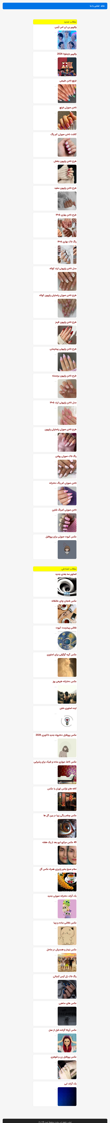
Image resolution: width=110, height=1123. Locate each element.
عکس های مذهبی (67, 1003)
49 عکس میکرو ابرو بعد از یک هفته (59, 842)
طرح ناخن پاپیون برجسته (64, 376)
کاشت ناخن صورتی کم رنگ (63, 134)
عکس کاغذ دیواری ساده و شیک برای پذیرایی (55, 762)
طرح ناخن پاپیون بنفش (65, 161)
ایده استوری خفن (68, 708)
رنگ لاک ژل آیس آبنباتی (64, 976)
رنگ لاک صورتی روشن (65, 456)
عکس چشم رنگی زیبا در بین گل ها (59, 815)
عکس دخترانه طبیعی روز (64, 681)
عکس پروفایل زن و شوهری (63, 1057)
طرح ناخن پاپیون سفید (65, 188)
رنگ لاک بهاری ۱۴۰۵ (66, 242)
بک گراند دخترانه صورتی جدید (61, 896)
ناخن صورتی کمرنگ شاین (64, 510)
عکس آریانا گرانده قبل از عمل (62, 1030)
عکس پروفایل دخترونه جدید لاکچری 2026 (56, 735)
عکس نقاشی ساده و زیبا (65, 923)
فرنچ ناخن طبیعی (68, 81)
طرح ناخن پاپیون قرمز (65, 322)
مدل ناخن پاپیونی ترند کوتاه (63, 268)
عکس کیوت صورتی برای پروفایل (61, 537)
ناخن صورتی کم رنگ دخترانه (62, 483)
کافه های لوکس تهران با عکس (61, 789)
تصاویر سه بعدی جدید (65, 574)
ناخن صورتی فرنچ (68, 107)
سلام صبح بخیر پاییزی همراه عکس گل (58, 869)
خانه (103, 6)
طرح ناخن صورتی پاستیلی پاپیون (60, 429)
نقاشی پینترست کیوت (66, 628)
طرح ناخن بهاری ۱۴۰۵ (66, 215)
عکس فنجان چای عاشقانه (64, 601)
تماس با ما (94, 6)
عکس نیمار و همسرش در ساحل (61, 949)
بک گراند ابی (70, 1084)
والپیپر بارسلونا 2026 (66, 54)
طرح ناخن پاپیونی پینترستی (63, 349)
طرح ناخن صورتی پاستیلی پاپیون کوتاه (57, 295)
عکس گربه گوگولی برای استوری (61, 654)
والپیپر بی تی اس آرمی (65, 27)
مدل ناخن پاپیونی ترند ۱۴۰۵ (63, 402)
